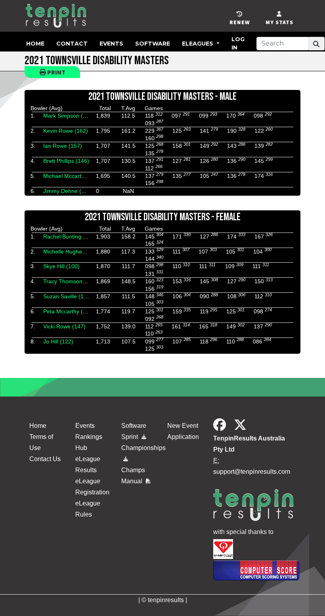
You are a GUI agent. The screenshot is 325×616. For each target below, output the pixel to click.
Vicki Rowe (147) (64, 326)
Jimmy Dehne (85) (66, 191)
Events (111, 43)
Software (152, 43)
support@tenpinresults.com (251, 471)
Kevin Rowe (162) (65, 131)
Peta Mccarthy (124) (68, 311)
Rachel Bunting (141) (69, 236)
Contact (72, 43)
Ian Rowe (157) (62, 146)
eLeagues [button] (198, 43)
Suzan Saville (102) (67, 296)
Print (55, 72)
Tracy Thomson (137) (70, 281)
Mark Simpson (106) (68, 116)
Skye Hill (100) (61, 266)
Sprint (130, 436)
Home (35, 43)
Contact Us (45, 459)
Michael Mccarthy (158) (72, 176)
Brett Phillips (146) (66, 161)
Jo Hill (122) (58, 341)
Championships (139, 447)
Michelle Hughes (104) (71, 251)
